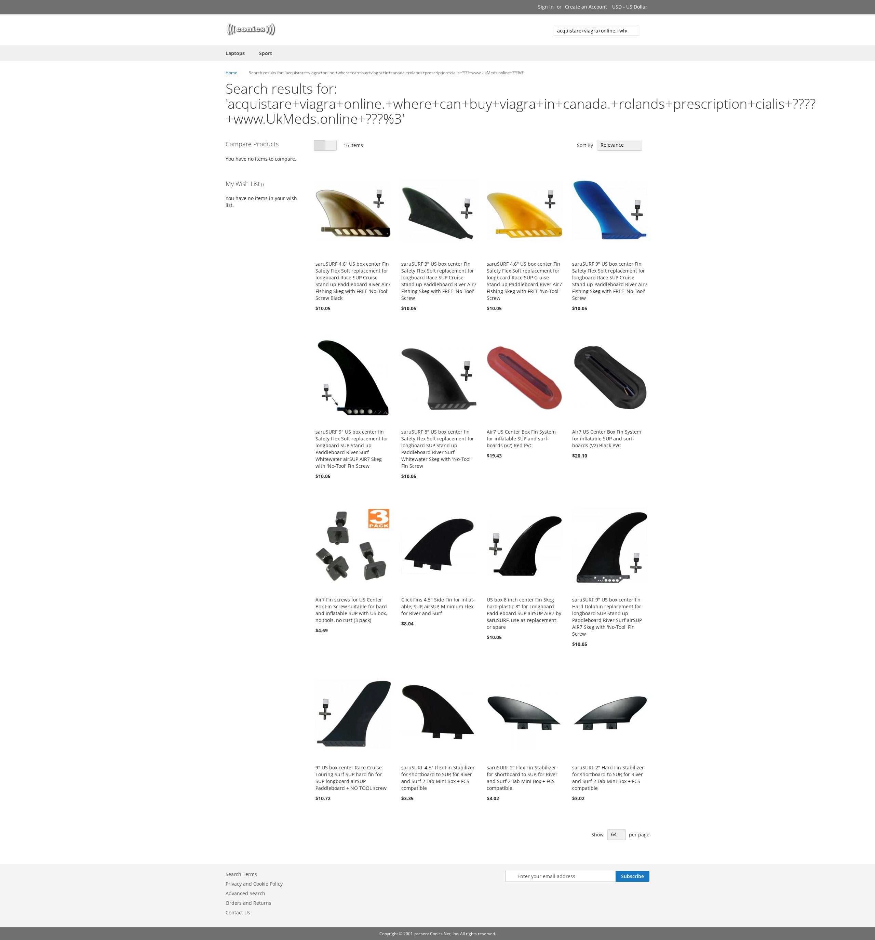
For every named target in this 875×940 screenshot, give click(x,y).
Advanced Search (245, 893)
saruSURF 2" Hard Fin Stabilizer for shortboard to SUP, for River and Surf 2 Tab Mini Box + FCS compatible (608, 777)
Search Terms (241, 874)
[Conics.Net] (251, 29)
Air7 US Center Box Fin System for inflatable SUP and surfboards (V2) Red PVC (521, 438)
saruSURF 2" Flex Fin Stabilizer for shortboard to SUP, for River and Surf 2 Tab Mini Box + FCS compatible (522, 777)
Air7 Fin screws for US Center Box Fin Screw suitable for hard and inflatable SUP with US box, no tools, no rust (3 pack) (351, 609)
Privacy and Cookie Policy (254, 884)
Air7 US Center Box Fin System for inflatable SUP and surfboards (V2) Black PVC (606, 438)
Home (231, 73)
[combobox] (596, 30)
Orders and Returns (248, 903)
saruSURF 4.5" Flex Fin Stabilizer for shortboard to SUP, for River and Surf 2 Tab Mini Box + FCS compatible (438, 777)
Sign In (546, 6)
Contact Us (238, 912)
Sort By (585, 145)
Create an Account (586, 6)
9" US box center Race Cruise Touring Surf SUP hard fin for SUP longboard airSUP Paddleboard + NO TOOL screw (351, 777)
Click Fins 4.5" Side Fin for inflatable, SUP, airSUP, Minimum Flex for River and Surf (438, 606)
